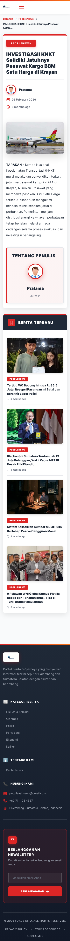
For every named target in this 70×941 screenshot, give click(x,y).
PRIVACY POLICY (16, 929)
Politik (10, 725)
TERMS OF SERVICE (47, 929)
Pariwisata (13, 732)
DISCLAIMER (35, 936)
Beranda (8, 18)
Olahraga (12, 718)
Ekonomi (12, 739)
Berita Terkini (14, 770)
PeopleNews (26, 18)
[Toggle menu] (22, 6)
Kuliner (10, 746)
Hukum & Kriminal (17, 711)
